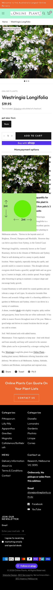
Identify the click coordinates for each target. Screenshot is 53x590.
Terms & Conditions (12, 470)
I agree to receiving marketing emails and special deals (14, 542)
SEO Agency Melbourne (26, 578)
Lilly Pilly (6, 423)
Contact (6, 475)
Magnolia (7, 438)
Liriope (31, 438)
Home (5, 21)
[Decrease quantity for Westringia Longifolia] (4, 135)
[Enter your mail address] (22, 531)
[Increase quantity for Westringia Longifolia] (12, 135)
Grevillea (6, 433)
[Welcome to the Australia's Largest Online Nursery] (26, 4)
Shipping (17, 108)
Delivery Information (13, 460)
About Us (7, 465)
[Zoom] (47, 31)
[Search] (43, 13)
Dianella (32, 418)
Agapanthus (8, 428)
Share (8, 372)
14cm (6, 124)
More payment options (26, 149)
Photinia (32, 433)
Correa (31, 443)
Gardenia (33, 428)
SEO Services (24, 575)
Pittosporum (8, 418)
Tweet (21, 372)
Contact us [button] (26, 397)
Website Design (10, 575)
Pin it (34, 372)
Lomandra (33, 423)
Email (4, 525)
